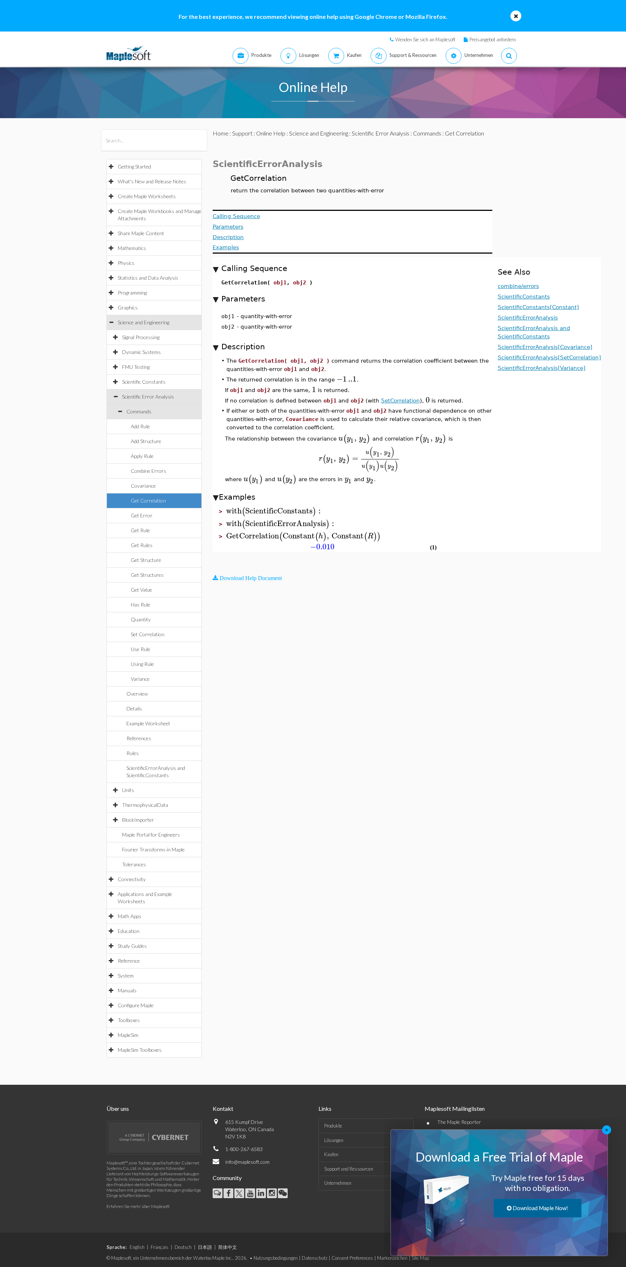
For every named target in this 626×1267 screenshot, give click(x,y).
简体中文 (227, 1247)
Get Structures (147, 575)
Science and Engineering (143, 322)
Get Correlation (148, 500)
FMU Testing (136, 367)
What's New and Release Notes (152, 181)
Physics (126, 263)
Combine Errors (148, 471)
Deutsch (183, 1247)
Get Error (142, 515)
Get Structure (146, 560)
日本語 (205, 1247)
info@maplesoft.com (247, 1162)
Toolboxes (129, 1020)
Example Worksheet (148, 723)
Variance (140, 679)
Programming (132, 292)
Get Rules (142, 545)
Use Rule (140, 649)
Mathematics (132, 248)
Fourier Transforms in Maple (153, 849)
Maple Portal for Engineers (151, 835)
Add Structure (146, 441)
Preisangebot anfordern (493, 39)
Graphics (128, 307)
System (126, 975)
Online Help (270, 133)
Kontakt (223, 1108)
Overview (137, 694)
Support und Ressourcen (348, 1169)
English (137, 1247)
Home (221, 133)
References (138, 738)
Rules (132, 753)
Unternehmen (337, 1183)
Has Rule (140, 604)
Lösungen (333, 1140)
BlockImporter (138, 820)
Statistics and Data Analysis (148, 278)
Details (134, 708)
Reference (129, 961)
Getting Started (134, 166)
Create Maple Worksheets (147, 196)
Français (159, 1247)
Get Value (141, 590)
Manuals (127, 990)
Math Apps (129, 916)
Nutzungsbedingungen (276, 1258)
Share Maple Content (141, 233)
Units (128, 790)
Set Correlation (147, 634)
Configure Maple (136, 1005)
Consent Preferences (352, 1258)
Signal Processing (140, 337)
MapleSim (128, 1035)
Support (242, 133)
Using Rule (142, 664)
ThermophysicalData (145, 805)
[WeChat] (283, 1193)
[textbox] (347, 379)
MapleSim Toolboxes (140, 1050)
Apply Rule (142, 456)
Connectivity (132, 879)
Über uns (118, 1108)
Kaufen (331, 1154)
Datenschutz (314, 1258)
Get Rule (140, 530)
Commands (138, 411)
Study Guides (132, 946)
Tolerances (134, 864)
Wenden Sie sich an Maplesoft (425, 39)
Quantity (141, 619)
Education (128, 931)
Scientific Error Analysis (148, 396)
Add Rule (140, 426)
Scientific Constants (144, 382)
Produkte (333, 1126)
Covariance (143, 486)
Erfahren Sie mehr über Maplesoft (138, 1206)
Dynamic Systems (141, 352)
